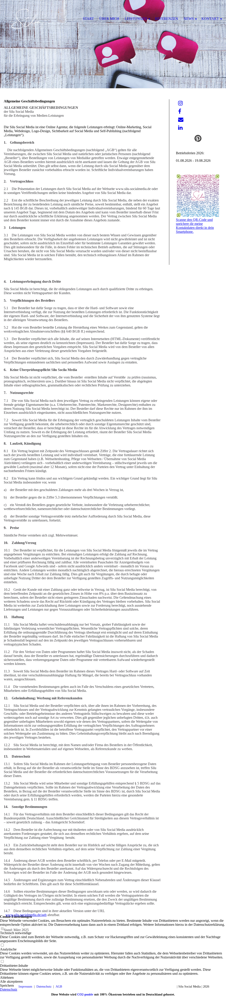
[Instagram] (180, 103)
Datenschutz (8, 989)
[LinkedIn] (180, 128)
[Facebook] (179, 111)
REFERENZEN (166, 19)
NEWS (189, 19)
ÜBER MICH (109, 19)
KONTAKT (210, 19)
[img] (113, 44)
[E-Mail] (180, 119)
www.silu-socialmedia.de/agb (26, 915)
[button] (113, 982)
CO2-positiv (85, 994)
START (88, 19)
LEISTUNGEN (136, 19)
